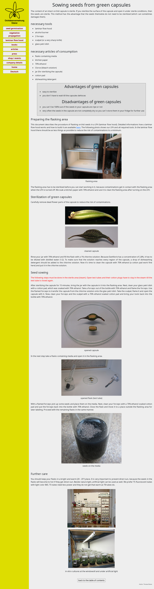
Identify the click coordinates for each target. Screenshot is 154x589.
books (14, 44)
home (14, 67)
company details (14, 62)
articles (14, 49)
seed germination (14, 28)
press (14, 53)
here (78, 127)
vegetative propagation (14, 34)
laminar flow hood (14, 40)
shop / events (14, 58)
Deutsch (14, 71)
